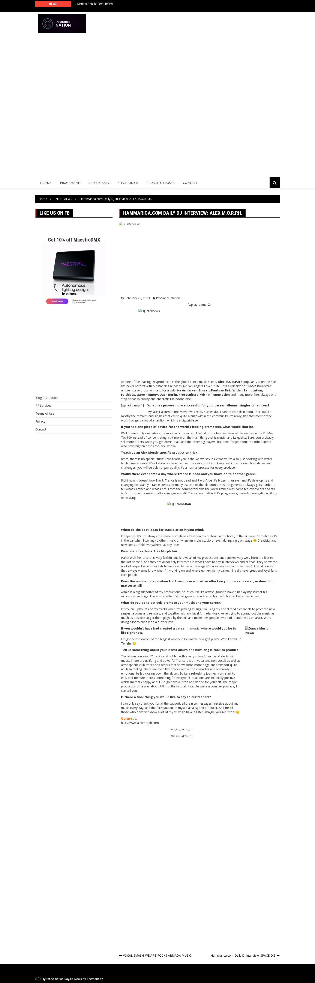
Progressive (70, 183)
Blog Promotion (46, 398)
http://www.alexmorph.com (140, 723)
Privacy (40, 421)
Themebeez (95, 979)
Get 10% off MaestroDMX (74, 240)
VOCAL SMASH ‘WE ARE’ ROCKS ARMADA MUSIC (157, 955)
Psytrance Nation (168, 298)
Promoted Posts (160, 183)
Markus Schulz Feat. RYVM (95, 4)
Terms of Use (44, 413)
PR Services (43, 405)
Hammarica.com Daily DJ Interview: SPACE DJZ (243, 955)
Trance (45, 183)
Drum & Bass (98, 183)
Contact (190, 183)
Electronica (128, 183)
